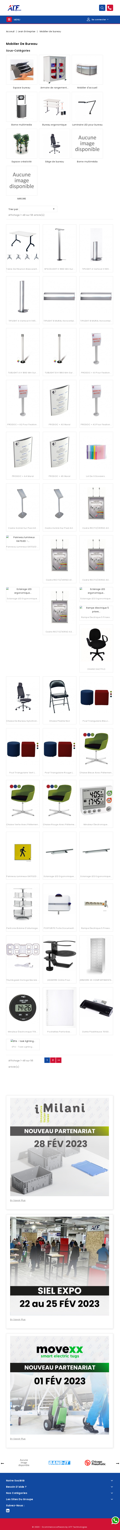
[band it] (59, 1462)
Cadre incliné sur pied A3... (23, 528)
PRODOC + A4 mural (23, 476)
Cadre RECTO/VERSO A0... (96, 579)
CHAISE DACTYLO (96, 669)
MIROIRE (21, 198)
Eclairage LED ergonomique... (60, 876)
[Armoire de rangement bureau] (54, 70)
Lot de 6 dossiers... (96, 476)
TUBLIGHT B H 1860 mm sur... (59, 372)
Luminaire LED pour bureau (87, 124)
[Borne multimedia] (21, 107)
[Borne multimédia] (87, 144)
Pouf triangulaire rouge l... (60, 772)
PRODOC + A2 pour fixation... (22, 424)
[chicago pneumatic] (95, 1462)
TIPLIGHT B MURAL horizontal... (59, 320)
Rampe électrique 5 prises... (96, 928)
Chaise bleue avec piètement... (97, 772)
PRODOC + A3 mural (59, 424)
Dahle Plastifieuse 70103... (96, 1031)
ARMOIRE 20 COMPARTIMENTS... (96, 980)
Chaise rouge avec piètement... (60, 824)
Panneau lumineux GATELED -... (23, 876)
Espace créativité (22, 161)
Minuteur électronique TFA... (23, 1031)
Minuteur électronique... (96, 824)
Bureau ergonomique (54, 124)
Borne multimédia (87, 161)
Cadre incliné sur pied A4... (60, 528)
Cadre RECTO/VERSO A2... (60, 631)
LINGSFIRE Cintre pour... (59, 980)
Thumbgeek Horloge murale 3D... (24, 980)
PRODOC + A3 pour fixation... (96, 424)
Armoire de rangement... (54, 87)
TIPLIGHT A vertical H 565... (96, 268)
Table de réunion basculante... (23, 268)
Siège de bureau (54, 161)
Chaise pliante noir (59, 720)
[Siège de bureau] (54, 144)
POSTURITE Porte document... (59, 928)
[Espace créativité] (21, 144)
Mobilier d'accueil (87, 87)
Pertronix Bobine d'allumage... (22, 928)
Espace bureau (21, 87)
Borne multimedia (21, 124)
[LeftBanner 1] (59, 1082)
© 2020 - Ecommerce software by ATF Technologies (59, 1527)
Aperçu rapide (22, 239)
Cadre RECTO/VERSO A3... (96, 528)
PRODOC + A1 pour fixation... (96, 372)
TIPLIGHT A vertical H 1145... (23, 320)
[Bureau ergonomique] (54, 107)
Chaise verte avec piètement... (23, 824)
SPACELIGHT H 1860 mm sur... (59, 268)
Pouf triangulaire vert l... (22, 772)
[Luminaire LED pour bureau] (87, 107)
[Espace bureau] (21, 70)
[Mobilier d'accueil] (87, 70)
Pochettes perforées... (59, 1031)
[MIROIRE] (21, 181)
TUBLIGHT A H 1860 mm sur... (23, 372)
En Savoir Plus (18, 1200)
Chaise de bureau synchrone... (23, 720)
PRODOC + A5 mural (59, 476)
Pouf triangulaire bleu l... (96, 720)
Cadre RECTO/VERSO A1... (59, 579)
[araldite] (24, 1462)
